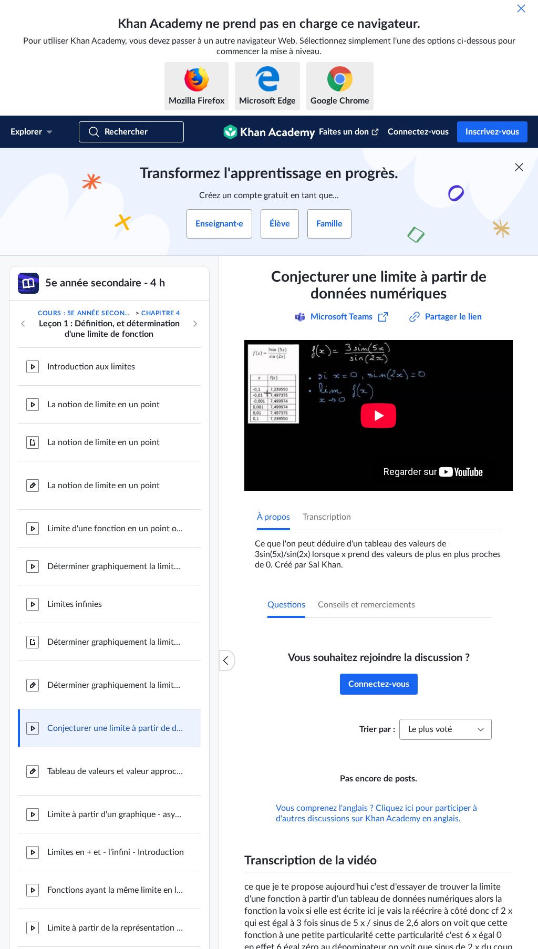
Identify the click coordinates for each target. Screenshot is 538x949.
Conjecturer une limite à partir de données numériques (115, 728)
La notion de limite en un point (103, 404)
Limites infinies (74, 604)
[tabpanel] (378, 550)
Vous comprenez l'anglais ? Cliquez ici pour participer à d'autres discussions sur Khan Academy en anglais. (376, 813)
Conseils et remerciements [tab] (366, 605)
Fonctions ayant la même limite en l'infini (115, 890)
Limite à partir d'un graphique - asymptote (115, 814)
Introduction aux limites (91, 367)
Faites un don (344, 132)
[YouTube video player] (378, 415)
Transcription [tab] (327, 517)
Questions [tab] (286, 605)
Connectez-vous (418, 132)
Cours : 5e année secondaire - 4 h (85, 313)
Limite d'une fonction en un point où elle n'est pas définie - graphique (115, 528)
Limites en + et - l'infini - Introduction (115, 852)
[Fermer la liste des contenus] (227, 660)
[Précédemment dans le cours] (23, 323)
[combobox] (445, 729)
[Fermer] (521, 8)
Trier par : (377, 729)
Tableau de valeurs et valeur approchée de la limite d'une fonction (115, 771)
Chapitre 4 (160, 313)
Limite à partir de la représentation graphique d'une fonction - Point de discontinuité (115, 928)
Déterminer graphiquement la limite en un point (115, 566)
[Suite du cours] (195, 323)
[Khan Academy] (269, 132)
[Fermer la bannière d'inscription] (519, 167)
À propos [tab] (273, 517)
